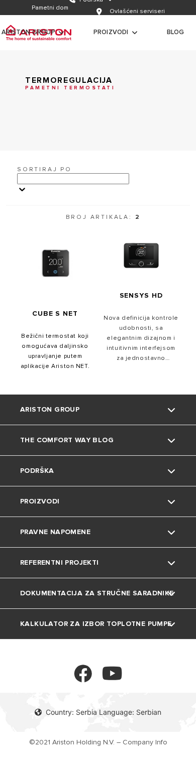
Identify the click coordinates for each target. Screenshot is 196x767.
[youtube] (112, 678)
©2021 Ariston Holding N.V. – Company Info (98, 742)
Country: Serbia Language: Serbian (103, 712)
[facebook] (83, 678)
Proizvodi (111, 32)
